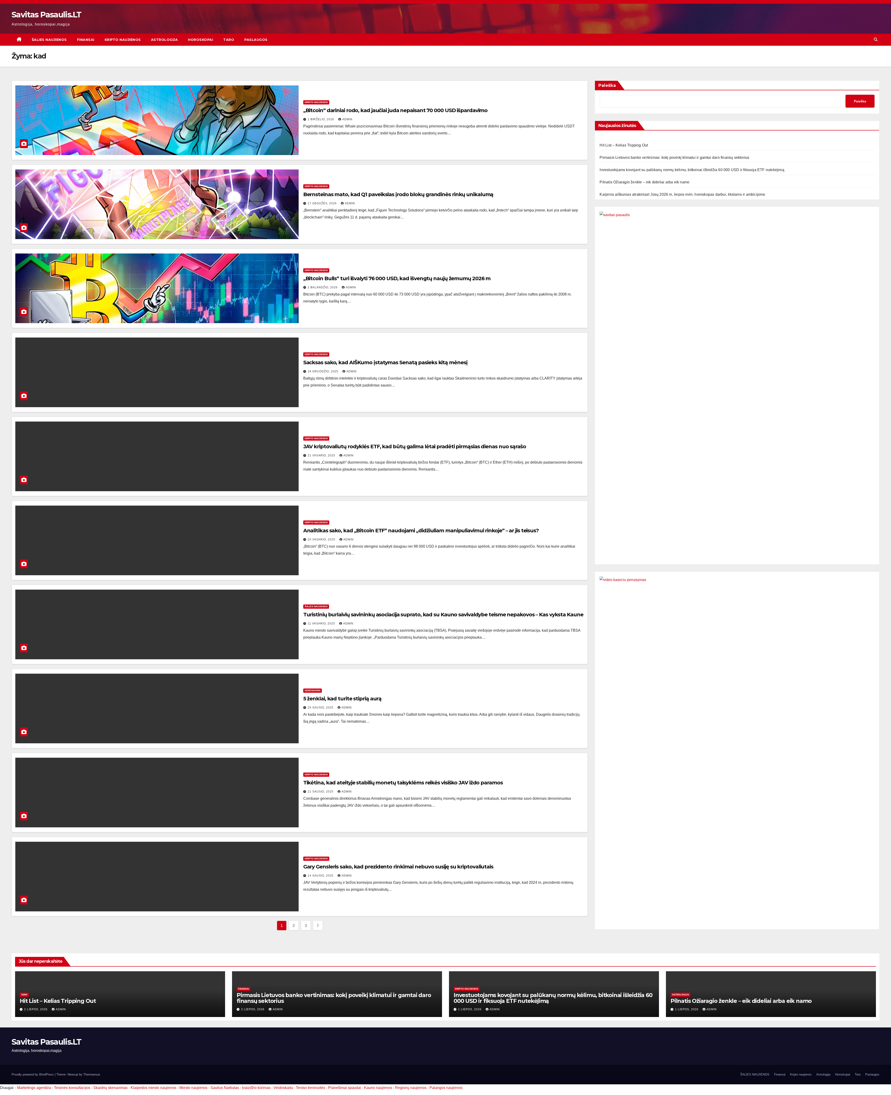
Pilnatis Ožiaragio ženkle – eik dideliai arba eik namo (644, 182)
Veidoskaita (283, 1088)
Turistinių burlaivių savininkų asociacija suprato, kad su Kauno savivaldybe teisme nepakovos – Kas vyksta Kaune (443, 614)
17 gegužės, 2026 (323, 203)
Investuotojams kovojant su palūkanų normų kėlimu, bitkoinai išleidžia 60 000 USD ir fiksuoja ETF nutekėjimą (692, 170)
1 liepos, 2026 (470, 1009)
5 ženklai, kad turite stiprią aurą (342, 698)
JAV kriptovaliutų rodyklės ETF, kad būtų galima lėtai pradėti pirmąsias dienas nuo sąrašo (414, 446)
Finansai (85, 40)
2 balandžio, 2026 (323, 287)
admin (347, 119)
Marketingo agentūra (34, 1088)
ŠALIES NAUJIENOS (49, 40)
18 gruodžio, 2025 (323, 371)
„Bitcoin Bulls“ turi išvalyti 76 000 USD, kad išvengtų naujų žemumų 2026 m (397, 278)
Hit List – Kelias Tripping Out (624, 145)
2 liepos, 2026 (36, 1009)
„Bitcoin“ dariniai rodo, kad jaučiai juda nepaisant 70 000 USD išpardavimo (395, 110)
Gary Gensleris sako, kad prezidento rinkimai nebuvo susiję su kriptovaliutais (398, 867)
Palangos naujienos (445, 1088)
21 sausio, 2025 (321, 791)
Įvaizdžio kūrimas (256, 1088)
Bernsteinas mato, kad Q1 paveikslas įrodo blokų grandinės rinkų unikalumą (398, 194)
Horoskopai (200, 40)
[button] (876, 40)
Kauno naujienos (378, 1088)
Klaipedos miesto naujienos (153, 1088)
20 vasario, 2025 (322, 539)
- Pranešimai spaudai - (345, 1088)
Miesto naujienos (193, 1088)
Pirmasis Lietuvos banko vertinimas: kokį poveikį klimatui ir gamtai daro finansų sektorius (674, 157)
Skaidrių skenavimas (110, 1088)
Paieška (607, 85)
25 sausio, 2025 (321, 707)
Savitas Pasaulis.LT (46, 14)
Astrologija (164, 40)
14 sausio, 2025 (321, 875)
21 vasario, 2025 (322, 455)
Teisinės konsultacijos (72, 1088)
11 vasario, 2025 (322, 623)
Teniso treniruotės (310, 1088)
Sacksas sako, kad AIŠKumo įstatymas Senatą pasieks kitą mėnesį (385, 362)
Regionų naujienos (410, 1088)
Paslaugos (256, 40)
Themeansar (91, 1074)
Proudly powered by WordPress (33, 1074)
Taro (228, 40)
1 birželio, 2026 (321, 119)
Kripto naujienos (123, 40)
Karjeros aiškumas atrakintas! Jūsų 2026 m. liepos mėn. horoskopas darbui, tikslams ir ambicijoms (682, 194)
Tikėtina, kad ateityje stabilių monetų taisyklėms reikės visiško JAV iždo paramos (403, 783)
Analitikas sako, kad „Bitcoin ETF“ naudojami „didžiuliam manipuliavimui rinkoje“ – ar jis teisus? (421, 530)
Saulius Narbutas (224, 1088)
